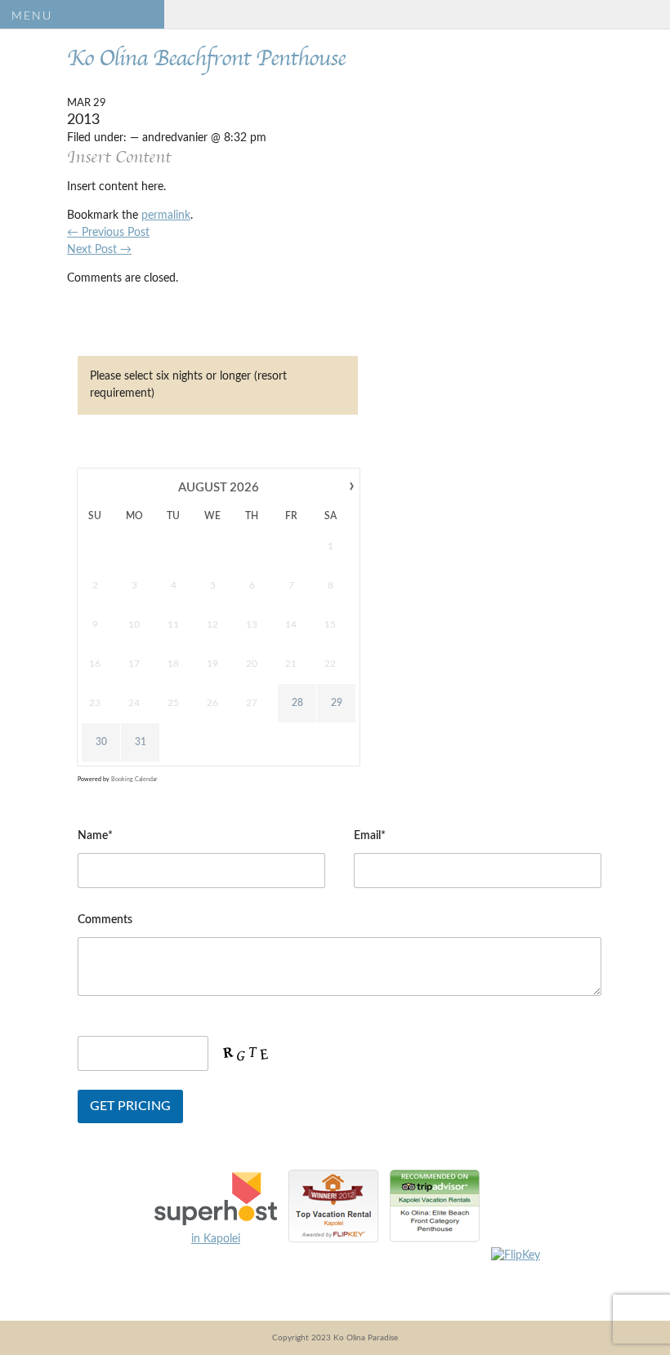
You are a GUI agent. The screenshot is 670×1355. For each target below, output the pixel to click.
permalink (165, 215)
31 (140, 742)
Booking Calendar (134, 779)
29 (336, 703)
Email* (370, 836)
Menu (31, 16)
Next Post (99, 249)
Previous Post (108, 232)
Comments (105, 920)
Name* (95, 836)
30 (101, 742)
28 (297, 703)
